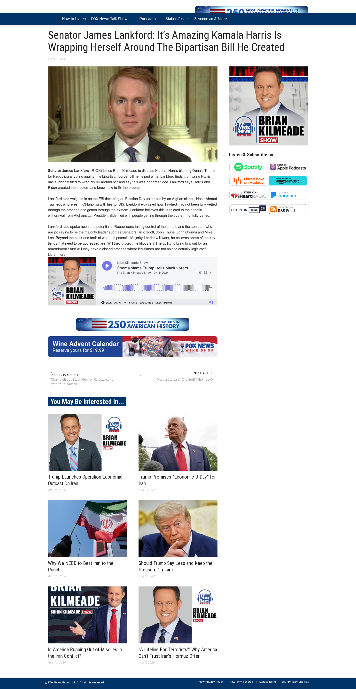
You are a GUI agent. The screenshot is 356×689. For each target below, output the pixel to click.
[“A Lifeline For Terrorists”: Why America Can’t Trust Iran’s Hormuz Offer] (178, 614)
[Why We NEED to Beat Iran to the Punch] (87, 528)
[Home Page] (53, 19)
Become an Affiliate (210, 18)
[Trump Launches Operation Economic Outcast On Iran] (87, 442)
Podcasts (146, 20)
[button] (303, 18)
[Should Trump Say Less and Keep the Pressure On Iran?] (178, 528)
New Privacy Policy (211, 681)
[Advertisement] (268, 265)
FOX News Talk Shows (109, 20)
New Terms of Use (241, 681)
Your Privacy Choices (295, 681)
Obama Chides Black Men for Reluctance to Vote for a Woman (82, 381)
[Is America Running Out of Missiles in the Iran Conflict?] (87, 614)
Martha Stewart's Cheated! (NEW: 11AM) (186, 379)
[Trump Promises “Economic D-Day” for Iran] (178, 442)
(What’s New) (267, 681)
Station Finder (177, 18)
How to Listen (74, 18)
